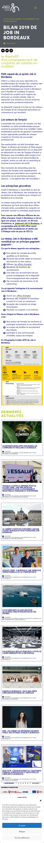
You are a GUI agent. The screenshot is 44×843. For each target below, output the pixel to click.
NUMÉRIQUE (14, 454)
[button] (40, 800)
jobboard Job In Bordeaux (27, 223)
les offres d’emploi (23, 264)
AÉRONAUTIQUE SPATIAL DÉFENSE (28, 618)
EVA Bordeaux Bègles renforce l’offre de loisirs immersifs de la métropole (22, 652)
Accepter (22, 825)
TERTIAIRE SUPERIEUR (17, 538)
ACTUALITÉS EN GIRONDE (12, 19)
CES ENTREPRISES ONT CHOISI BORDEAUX (20, 453)
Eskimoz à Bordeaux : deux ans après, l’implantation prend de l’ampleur (19, 692)
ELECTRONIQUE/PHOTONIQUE (19, 497)
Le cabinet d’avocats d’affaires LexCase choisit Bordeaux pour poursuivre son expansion (20, 530)
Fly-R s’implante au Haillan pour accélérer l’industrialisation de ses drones (19, 612)
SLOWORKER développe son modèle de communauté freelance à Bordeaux (19, 447)
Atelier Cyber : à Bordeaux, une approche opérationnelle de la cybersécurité (21, 571)
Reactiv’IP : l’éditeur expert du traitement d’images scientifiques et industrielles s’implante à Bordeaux (21, 772)
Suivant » (36, 783)
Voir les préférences (22, 838)
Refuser (22, 831)
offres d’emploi (24, 295)
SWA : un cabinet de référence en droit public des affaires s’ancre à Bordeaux (21, 732)
